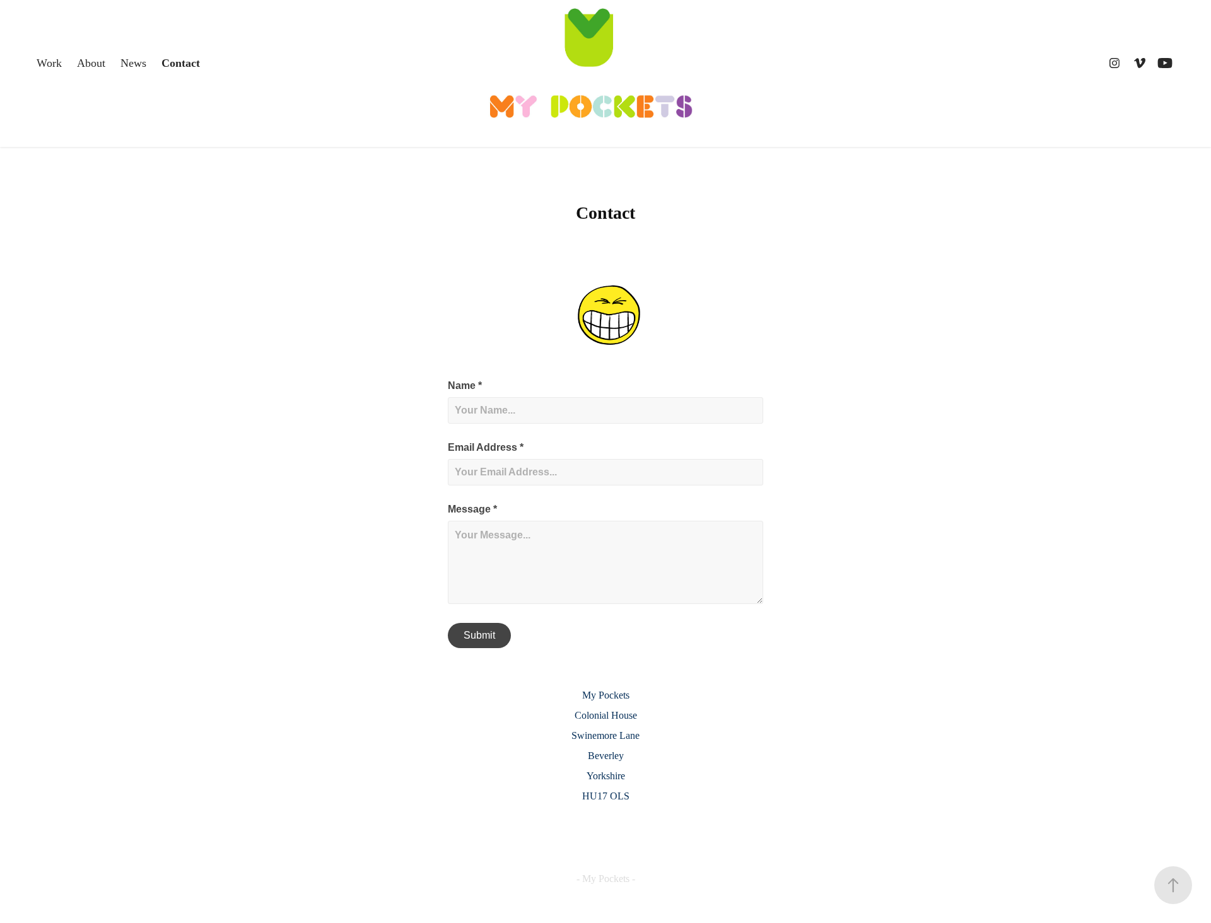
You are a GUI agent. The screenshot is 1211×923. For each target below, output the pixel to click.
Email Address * (486, 448)
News (133, 63)
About (91, 63)
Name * (465, 386)
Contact (180, 63)
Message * (472, 509)
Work (49, 63)
